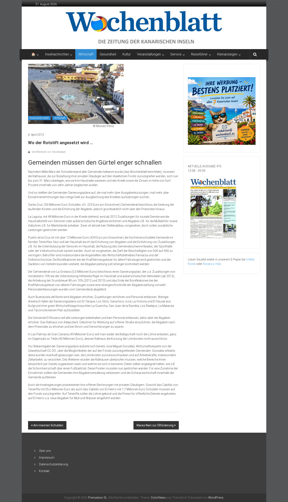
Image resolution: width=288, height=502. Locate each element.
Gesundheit (108, 54)
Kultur (126, 54)
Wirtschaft (85, 54)
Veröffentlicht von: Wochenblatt (48, 151)
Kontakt (44, 471)
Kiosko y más (212, 264)
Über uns (45, 450)
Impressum (46, 457)
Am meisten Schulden (48, 425)
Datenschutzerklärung (53, 464)
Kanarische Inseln (39, 118)
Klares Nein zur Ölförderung (155, 425)
